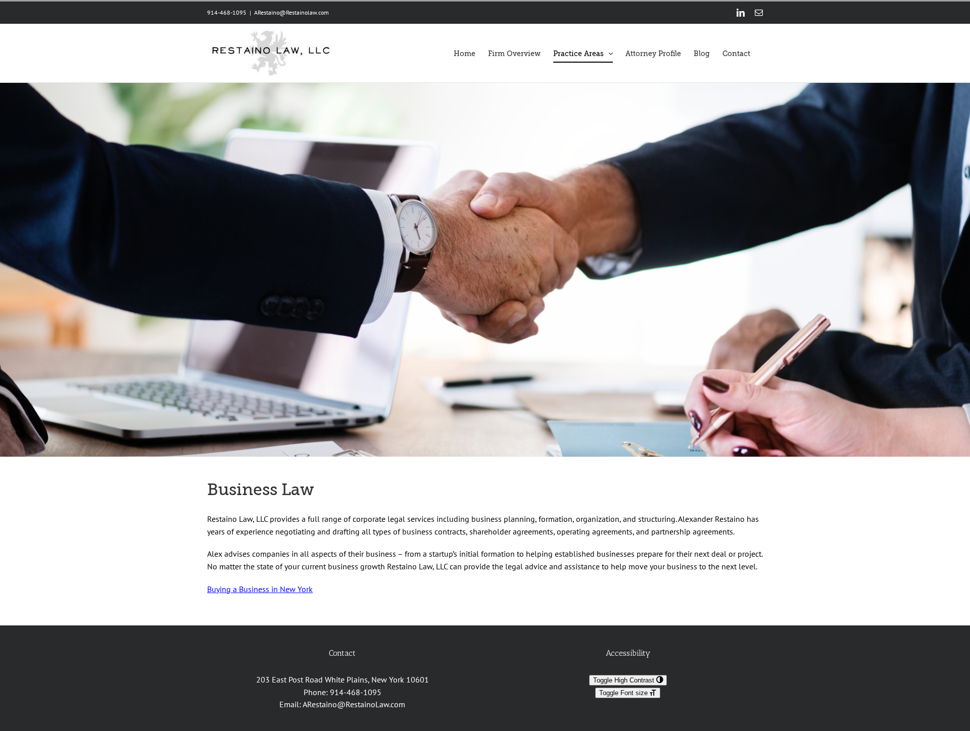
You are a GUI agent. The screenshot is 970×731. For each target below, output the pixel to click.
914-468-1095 (355, 692)
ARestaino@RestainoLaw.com (354, 704)
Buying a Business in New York (260, 589)
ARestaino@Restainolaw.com (291, 12)
